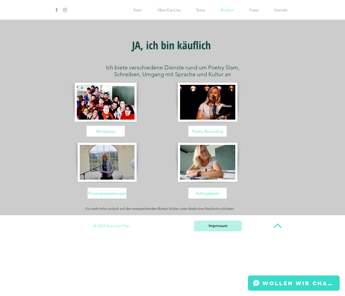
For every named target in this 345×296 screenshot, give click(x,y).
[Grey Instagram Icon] (65, 10)
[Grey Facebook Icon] (56, 10)
